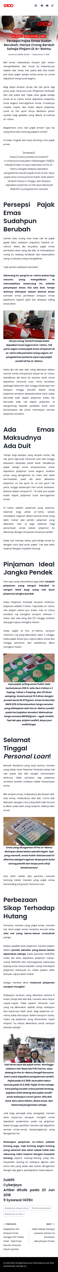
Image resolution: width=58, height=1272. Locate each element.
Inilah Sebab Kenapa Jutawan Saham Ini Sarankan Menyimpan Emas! (43, 1233)
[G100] (8, 5)
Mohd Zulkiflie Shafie (20, 54)
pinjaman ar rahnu (14, 1214)
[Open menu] (35, 5)
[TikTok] (52, 5)
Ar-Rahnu (17, 36)
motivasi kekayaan (41, 1208)
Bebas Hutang (31, 36)
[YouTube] (47, 5)
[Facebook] (42, 5)
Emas (43, 36)
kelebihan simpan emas (16, 1208)
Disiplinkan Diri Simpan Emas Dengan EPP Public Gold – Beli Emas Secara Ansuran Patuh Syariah (13, 1237)
